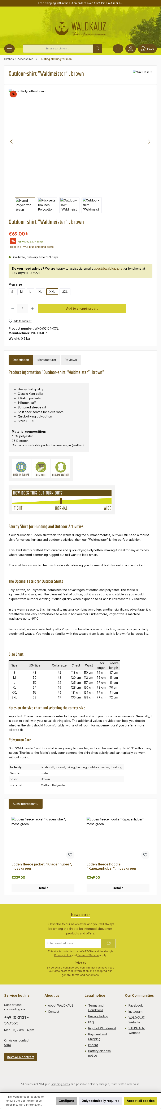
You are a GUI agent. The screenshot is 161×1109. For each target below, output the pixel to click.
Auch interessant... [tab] (25, 804)
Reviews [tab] (71, 360)
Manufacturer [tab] (47, 360)
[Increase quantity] (32, 308)
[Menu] (9, 48)
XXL (52, 291)
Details (43, 888)
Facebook (136, 1005)
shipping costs (60, 1084)
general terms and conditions (80, 975)
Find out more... (112, 3)
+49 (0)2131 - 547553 (16, 1020)
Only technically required (100, 1100)
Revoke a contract (20, 1057)
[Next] (149, 141)
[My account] (130, 48)
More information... (30, 1104)
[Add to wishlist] (70, 855)
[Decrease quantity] (13, 308)
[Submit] (108, 943)
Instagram (136, 1011)
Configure (66, 1100)
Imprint (93, 1045)
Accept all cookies (141, 1100)
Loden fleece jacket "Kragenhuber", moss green (42, 866)
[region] (80, 151)
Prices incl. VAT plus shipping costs (31, 246)
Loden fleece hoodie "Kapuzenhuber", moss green (111, 866)
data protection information (71, 971)
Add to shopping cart (82, 308)
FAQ (91, 1022)
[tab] (21, 360)
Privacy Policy (62, 955)
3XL (65, 291)
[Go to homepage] (80, 27)
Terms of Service (88, 955)
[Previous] (12, 141)
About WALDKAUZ (60, 1005)
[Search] (97, 48)
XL (40, 291)
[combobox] (58, 48)
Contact (53, 1011)
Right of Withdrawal (102, 1028)
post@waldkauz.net (109, 268)
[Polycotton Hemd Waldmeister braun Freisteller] (80, 141)
